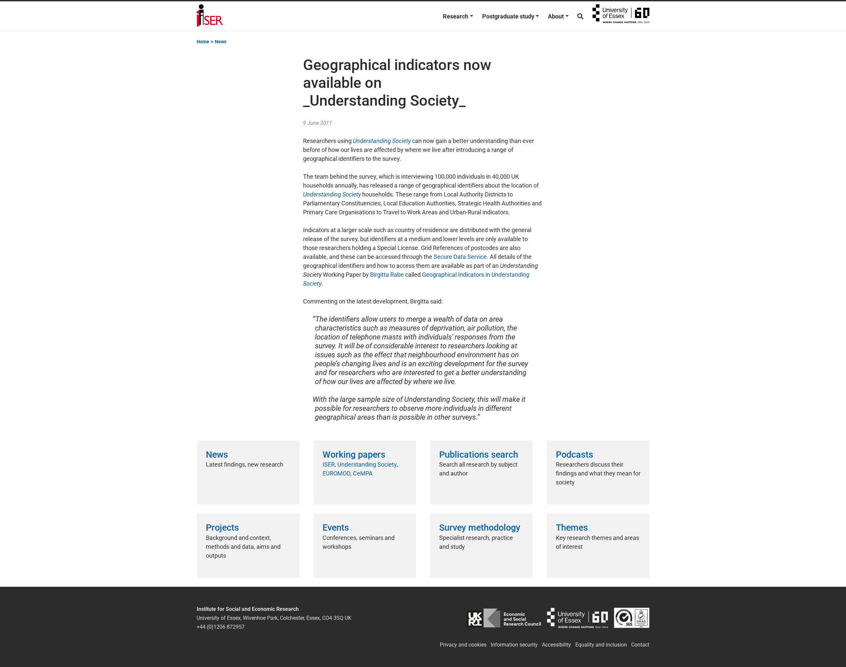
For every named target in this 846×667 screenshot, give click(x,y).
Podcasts (574, 454)
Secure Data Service (460, 256)
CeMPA (363, 473)
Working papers (354, 454)
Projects (222, 527)
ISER (329, 464)
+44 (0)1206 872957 (221, 627)
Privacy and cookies (463, 645)
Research (455, 16)
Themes (572, 527)
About (556, 16)
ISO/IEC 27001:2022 (631, 618)
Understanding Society (367, 464)
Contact (640, 645)
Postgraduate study (508, 16)
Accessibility (556, 645)
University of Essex (621, 16)
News (217, 454)
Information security (514, 645)
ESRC (504, 618)
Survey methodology (479, 527)
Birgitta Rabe (387, 274)
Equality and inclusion (601, 645)
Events (336, 527)
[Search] (580, 16)
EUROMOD (336, 473)
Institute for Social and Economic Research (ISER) (210, 16)
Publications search (478, 454)
